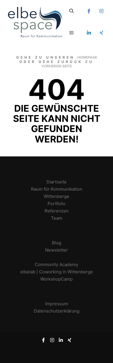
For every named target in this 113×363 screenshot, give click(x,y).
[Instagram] (101, 11)
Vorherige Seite (56, 66)
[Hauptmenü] (71, 33)
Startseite (56, 182)
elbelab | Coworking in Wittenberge (56, 271)
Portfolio (56, 203)
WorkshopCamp (56, 279)
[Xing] (101, 33)
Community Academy (56, 264)
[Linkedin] (89, 33)
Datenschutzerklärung (56, 311)
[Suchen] (71, 11)
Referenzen (57, 211)
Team (56, 218)
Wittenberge (56, 196)
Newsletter (56, 250)
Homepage (87, 57)
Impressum (56, 303)
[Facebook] (89, 11)
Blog (56, 242)
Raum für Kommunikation (56, 189)
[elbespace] (35, 22)
